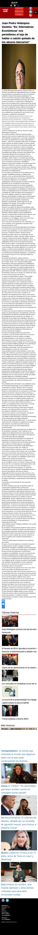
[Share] (19, 606)
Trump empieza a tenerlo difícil (15, 718)
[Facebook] (19, 601)
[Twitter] (19, 604)
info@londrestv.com (11, 922)
